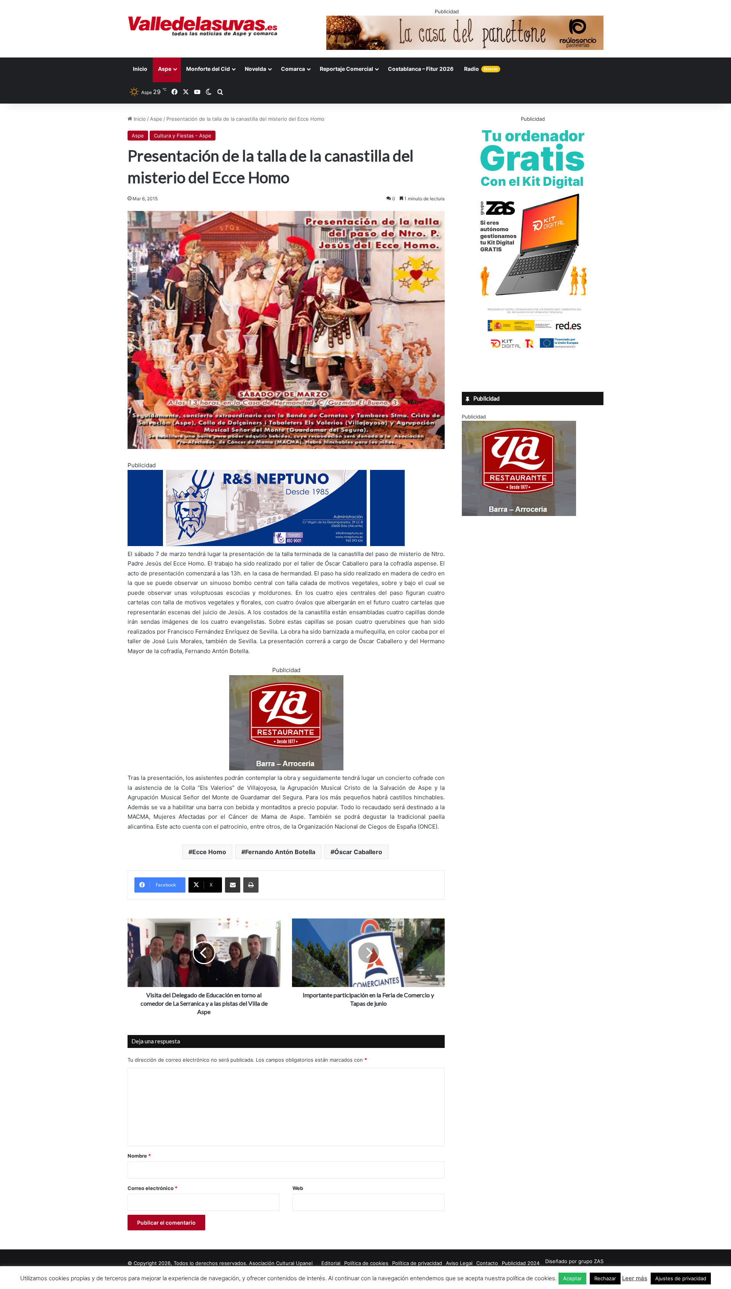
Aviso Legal (459, 1263)
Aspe (164, 68)
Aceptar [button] (572, 1278)
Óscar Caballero (358, 852)
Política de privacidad (417, 1263)
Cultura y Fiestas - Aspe (182, 136)
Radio (481, 68)
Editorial (330, 1263)
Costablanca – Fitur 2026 (420, 68)
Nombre (139, 1156)
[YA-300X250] (286, 768)
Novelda (255, 68)
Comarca (293, 68)
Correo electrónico (152, 1188)
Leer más (634, 1278)
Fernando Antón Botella (280, 852)
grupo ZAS (590, 1261)
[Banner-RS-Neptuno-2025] (266, 544)
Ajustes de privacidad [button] (680, 1278)
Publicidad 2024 (520, 1263)
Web (297, 1188)
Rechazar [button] (605, 1278)
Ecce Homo (209, 852)
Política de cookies (366, 1263)
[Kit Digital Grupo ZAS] (533, 350)
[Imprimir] (251, 885)
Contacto (487, 1263)
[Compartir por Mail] (232, 885)
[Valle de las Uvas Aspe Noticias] (203, 26)
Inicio (140, 68)
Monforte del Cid (208, 68)
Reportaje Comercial (346, 68)
